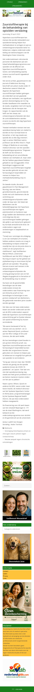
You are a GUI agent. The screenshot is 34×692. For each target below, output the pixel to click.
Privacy (5, 576)
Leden (5, 574)
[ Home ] (10, 2)
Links (5, 578)
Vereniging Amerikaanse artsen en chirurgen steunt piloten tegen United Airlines (17, 434)
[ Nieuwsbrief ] (17, 6)
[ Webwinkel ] (22, 2)
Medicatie (8, 428)
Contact (5, 571)
